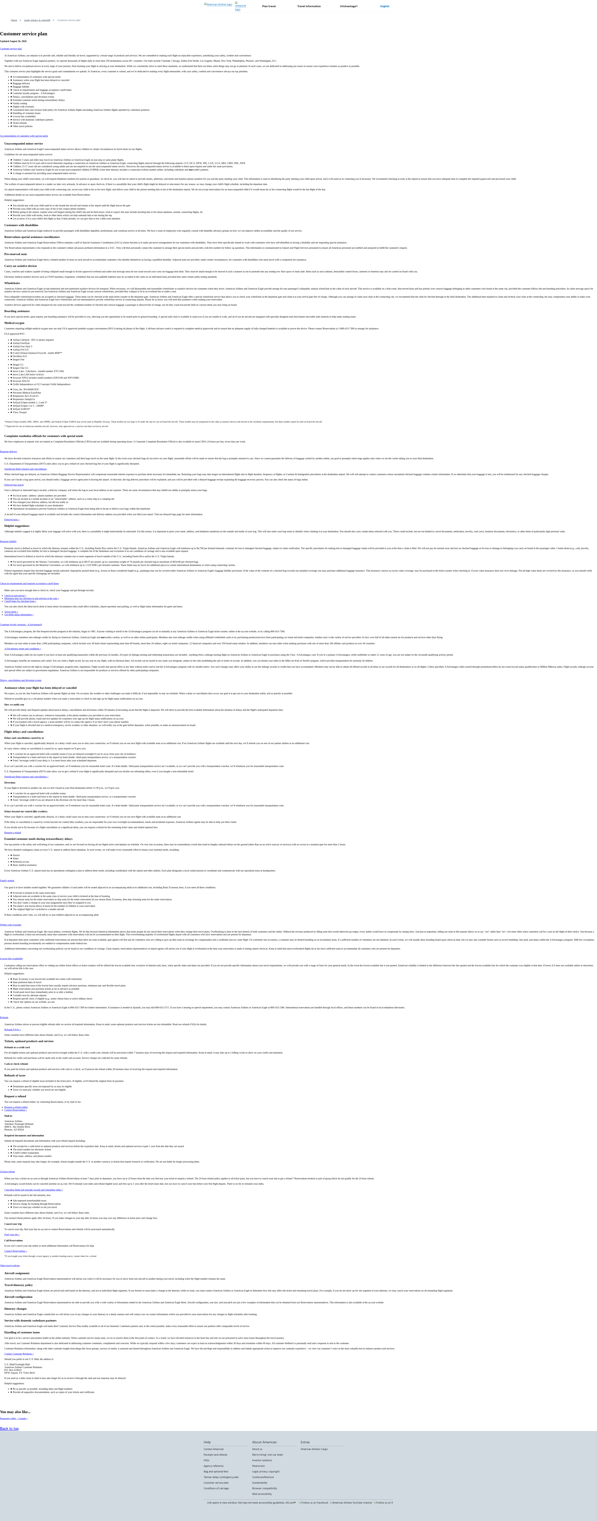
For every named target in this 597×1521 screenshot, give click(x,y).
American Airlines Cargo (314, 1449)
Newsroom (258, 1465)
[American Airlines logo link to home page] (218, 6)
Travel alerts (10, 611)
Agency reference (214, 1465)
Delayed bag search (14, 485)
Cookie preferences (263, 1477)
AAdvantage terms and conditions (22, 648)
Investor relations (262, 1460)
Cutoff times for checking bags (19, 601)
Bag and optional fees (216, 1471)
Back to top (9, 1428)
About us (257, 1449)
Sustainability (259, 1482)
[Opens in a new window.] (240, 6)
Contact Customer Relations (18, 1354)
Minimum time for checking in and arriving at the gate (31, 598)
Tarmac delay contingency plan (221, 1477)
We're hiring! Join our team (267, 1454)
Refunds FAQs (12, 1029)
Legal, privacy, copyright (266, 1471)
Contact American (214, 1449)
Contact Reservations (15, 1110)
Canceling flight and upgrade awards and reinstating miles (33, 1190)
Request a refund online (16, 1107)
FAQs (206, 1460)
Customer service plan (216, 1482)
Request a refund (12, 832)
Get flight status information (18, 614)
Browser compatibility (264, 1488)
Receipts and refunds (215, 1454)
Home (14, 20)
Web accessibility (262, 1493)
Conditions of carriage (216, 1488)
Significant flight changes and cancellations (25, 469)
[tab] (269, 6)
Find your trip (11, 1234)
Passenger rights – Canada (13, 1418)
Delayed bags (11, 519)
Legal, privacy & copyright (37, 20)
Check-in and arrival (14, 595)
